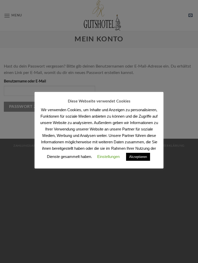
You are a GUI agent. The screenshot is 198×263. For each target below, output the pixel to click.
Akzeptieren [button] (138, 157)
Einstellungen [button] (108, 156)
